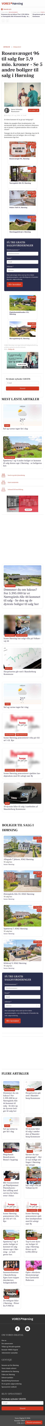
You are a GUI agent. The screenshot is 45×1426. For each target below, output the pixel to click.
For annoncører (7, 1344)
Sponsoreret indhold (9, 1387)
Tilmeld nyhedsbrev (33, 1422)
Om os (4, 1340)
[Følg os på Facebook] (17, 1328)
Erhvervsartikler (7, 1378)
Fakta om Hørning (8, 1375)
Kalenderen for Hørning (10, 1371)
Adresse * (10, 266)
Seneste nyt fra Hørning (10, 1365)
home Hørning (9, 864)
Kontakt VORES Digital (10, 1350)
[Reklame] (22, 360)
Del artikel (32, 110)
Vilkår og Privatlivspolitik (11, 1347)
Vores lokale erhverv (9, 1368)
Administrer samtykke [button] (10, 1353)
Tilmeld (22, 388)
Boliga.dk (11, 349)
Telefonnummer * (13, 250)
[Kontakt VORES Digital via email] (27, 1328)
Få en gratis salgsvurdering (12, 1384)
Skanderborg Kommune (10, 1381)
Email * (9, 258)
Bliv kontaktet (14, 284)
